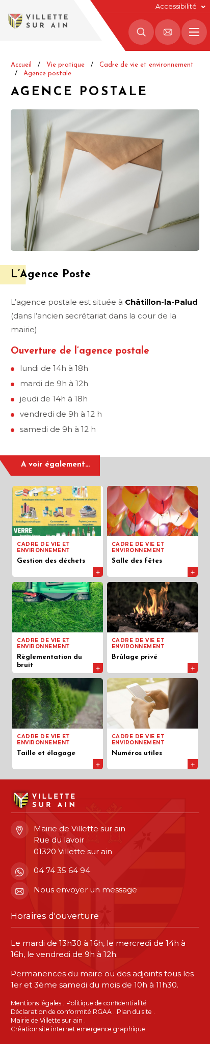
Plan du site (134, 1012)
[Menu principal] (194, 32)
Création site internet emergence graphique (78, 1029)
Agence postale (47, 73)
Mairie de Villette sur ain (47, 1020)
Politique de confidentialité (106, 1003)
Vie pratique (65, 65)
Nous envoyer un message (85, 889)
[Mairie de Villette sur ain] (37, 20)
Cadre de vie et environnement (146, 65)
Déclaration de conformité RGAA (61, 1012)
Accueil (21, 65)
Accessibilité (176, 6)
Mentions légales (36, 1003)
